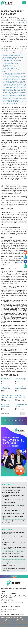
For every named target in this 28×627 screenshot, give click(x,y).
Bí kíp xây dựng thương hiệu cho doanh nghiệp (5, 388)
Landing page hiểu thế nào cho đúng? (11, 55)
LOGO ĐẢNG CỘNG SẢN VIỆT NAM (10, 502)
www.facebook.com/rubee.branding (15, 614)
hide (19, 53)
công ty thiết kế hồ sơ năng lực (8, 624)
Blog (3, 17)
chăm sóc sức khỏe (11, 621)
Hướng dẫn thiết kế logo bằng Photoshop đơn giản (13, 487)
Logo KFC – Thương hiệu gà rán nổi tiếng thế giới (13, 499)
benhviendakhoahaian (22, 624)
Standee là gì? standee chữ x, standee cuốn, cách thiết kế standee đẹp (6, 405)
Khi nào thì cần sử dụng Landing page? (11, 60)
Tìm (23, 413)
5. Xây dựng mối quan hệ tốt (10, 68)
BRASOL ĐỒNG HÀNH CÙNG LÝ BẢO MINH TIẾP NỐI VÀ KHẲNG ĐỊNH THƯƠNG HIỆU (6, 396)
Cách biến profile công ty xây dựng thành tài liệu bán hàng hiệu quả (5, 379)
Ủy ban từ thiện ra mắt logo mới (21, 405)
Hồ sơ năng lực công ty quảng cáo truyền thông (20, 379)
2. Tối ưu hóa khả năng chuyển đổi (11, 63)
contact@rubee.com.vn (10, 609)
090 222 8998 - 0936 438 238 (13, 606)
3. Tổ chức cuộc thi (8, 65)
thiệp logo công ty (11, 619)
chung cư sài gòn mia (10, 625)
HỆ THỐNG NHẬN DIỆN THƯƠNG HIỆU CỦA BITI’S (13, 513)
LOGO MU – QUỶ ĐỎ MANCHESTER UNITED (12, 510)
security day (20, 625)
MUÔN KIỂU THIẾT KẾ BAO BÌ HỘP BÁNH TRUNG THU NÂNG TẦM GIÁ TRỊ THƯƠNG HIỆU (21, 396)
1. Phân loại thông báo (8, 62)
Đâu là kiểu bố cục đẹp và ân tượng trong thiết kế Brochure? (21, 388)
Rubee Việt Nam (8, 611)
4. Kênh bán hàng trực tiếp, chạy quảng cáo (13, 66)
